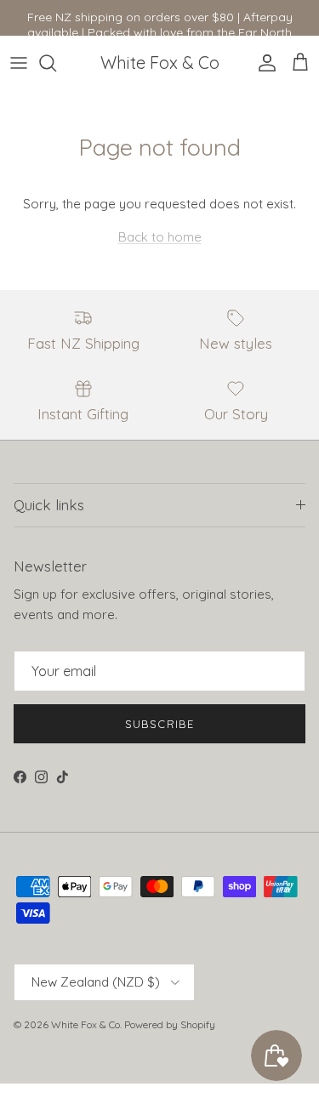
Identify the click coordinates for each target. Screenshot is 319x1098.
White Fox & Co (85, 1024)
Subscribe (159, 724)
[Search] (56, 63)
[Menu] (18, 63)
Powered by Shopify (169, 1024)
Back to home (160, 237)
